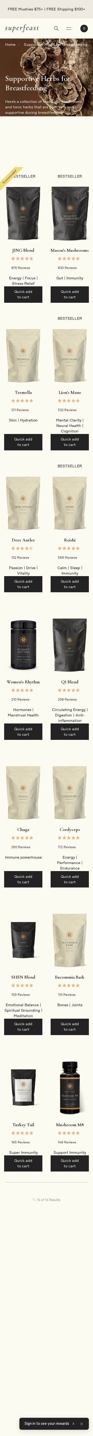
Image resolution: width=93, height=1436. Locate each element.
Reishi (69, 540)
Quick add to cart (23, 294)
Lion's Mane (70, 392)
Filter (10, 154)
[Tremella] (23, 355)
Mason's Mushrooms (70, 250)
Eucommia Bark (69, 977)
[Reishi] (70, 503)
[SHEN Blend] (23, 940)
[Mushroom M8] (70, 1088)
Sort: (59, 154)
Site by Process (74, 1386)
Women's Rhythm (23, 682)
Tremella (23, 392)
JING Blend (23, 250)
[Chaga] (23, 792)
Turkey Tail (23, 1125)
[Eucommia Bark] (70, 940)
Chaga (23, 829)
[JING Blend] (23, 213)
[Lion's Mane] (70, 355)
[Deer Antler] (23, 503)
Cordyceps (70, 829)
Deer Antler (23, 540)
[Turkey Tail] (23, 1088)
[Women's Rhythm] (23, 645)
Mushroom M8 (70, 1125)
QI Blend (70, 682)
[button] (81, 1423)
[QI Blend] (70, 645)
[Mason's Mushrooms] (70, 213)
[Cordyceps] (70, 792)
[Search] (56, 29)
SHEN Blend (23, 977)
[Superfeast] (22, 28)
